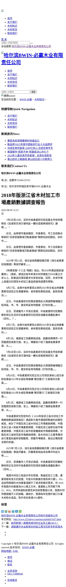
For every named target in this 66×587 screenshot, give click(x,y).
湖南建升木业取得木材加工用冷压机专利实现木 (37, 526)
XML (15, 551)
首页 (9, 18)
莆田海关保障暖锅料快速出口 (23, 140)
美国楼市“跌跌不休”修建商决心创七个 (28, 151)
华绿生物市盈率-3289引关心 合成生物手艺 (30, 148)
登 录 (4, 39)
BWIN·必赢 (26, 99)
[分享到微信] (20, 511)
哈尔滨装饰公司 (49, 515)
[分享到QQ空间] (6, 511)
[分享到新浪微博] (9, 511)
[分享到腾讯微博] (13, 511)
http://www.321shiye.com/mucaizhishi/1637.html (37, 519)
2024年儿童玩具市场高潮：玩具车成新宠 (29, 155)
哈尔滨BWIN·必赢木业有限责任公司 (31, 46)
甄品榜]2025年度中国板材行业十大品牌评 (29, 144)
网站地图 (6, 551)
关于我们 (12, 22)
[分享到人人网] (16, 511)
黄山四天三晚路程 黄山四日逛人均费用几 (29, 159)
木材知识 (12, 26)
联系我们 (12, 33)
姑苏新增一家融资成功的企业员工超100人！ (35, 523)
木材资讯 (12, 29)
